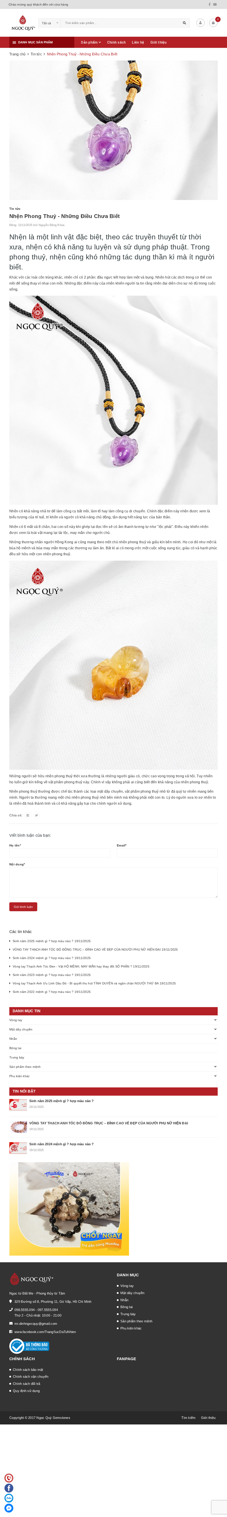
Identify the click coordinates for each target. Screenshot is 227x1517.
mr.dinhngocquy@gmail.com (35, 1323)
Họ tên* (15, 845)
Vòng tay (15, 1020)
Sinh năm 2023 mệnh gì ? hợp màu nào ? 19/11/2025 (52, 975)
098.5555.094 (24, 1310)
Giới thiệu (158, 42)
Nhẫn (13, 1038)
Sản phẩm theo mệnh (25, 1067)
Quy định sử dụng (26, 1391)
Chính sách (116, 42)
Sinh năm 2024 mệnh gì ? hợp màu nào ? (61, 1144)
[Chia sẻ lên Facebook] (27, 815)
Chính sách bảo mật (28, 1370)
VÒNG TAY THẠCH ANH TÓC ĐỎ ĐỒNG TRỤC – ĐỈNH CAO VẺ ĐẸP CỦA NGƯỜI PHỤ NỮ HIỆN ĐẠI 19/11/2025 (95, 949)
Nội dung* (17, 864)
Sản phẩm (89, 42)
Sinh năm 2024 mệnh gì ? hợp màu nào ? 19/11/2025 (52, 958)
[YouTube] (215, 4)
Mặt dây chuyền (21, 1029)
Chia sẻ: (15, 815)
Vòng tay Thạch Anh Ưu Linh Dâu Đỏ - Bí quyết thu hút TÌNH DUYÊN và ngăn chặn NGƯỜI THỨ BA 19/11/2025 (94, 983)
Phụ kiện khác (19, 1076)
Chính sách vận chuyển (30, 1376)
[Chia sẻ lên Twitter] (36, 815)
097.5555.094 (48, 1310)
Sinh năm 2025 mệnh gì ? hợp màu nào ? (61, 1101)
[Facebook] (209, 4)
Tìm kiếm (188, 1418)
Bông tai (15, 1048)
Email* (122, 845)
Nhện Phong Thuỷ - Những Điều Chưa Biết (64, 216)
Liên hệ (138, 42)
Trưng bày (16, 1057)
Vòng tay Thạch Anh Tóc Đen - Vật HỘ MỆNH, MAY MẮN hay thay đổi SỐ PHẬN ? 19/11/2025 (81, 966)
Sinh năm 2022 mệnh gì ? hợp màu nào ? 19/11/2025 (52, 992)
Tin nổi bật (24, 1091)
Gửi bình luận (23, 907)
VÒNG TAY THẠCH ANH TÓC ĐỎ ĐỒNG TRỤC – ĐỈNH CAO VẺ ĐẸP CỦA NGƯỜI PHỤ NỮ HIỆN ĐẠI (108, 1123)
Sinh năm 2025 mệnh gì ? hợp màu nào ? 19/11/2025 (52, 941)
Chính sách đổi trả (26, 1384)
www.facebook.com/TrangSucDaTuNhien (45, 1332)
